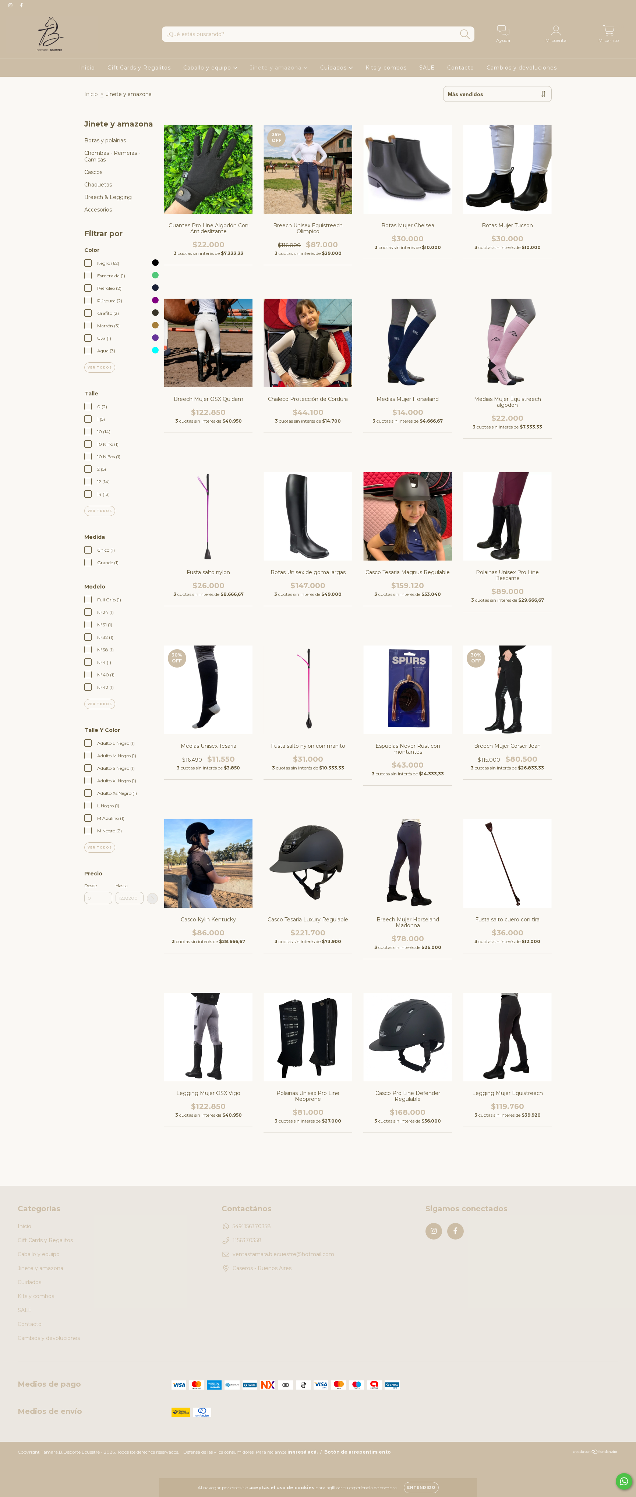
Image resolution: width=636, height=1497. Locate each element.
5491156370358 (252, 1226)
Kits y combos (386, 67)
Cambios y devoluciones (522, 67)
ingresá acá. (302, 1452)
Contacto (460, 67)
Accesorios (98, 209)
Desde (90, 885)
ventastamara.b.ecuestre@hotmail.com (283, 1254)
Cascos (93, 172)
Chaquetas (98, 184)
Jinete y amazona (276, 67)
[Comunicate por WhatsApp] (624, 1481)
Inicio (87, 67)
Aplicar (152, 898)
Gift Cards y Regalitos (139, 67)
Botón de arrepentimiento (357, 1452)
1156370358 (247, 1240)
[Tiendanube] (595, 1452)
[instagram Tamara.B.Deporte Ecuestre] (11, 5)
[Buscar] (465, 34)
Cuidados (334, 67)
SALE (427, 67)
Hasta (122, 885)
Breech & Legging (108, 197)
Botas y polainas (105, 140)
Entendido (421, 1487)
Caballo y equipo (208, 67)
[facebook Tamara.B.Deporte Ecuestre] (21, 5)
